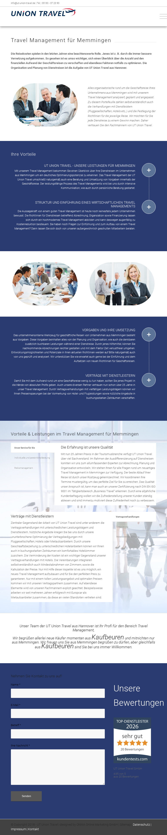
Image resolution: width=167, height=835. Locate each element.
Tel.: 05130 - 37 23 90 (48, 3)
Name (15, 684)
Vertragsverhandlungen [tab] (127, 516)
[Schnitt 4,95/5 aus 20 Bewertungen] (132, 762)
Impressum (18, 829)
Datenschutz (141, 824)
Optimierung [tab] (122, 526)
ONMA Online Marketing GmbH (97, 824)
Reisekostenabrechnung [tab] (127, 536)
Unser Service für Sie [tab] (24, 447)
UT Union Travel (47, 824)
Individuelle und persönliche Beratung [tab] (32, 457)
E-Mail (15, 705)
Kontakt (33, 829)
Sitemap (125, 824)
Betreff (16, 725)
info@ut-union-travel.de (23, 3)
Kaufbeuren (108, 637)
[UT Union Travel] (43, 16)
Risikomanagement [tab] (23, 468)
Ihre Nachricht (20, 745)
